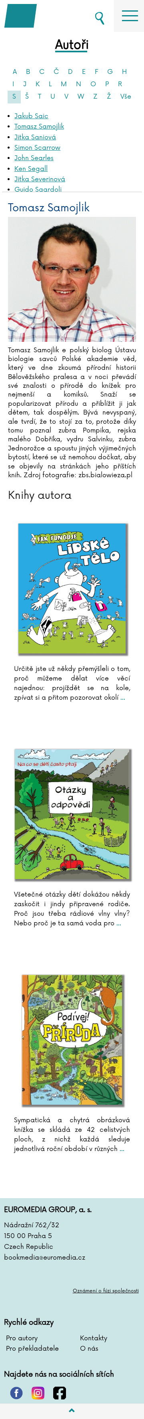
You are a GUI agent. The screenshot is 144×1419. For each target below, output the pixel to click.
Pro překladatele (32, 1349)
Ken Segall (31, 169)
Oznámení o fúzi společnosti (106, 1291)
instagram (38, 1393)
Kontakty (93, 1338)
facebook (59, 1393)
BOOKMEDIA (44, 16)
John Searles (34, 158)
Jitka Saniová (35, 137)
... (121, 698)
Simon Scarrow (37, 148)
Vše (125, 97)
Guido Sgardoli (38, 190)
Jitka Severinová (39, 179)
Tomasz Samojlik (39, 127)
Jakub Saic (31, 116)
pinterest (16, 1393)
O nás (89, 1349)
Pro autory (22, 1338)
